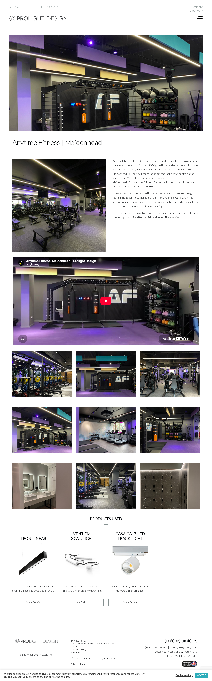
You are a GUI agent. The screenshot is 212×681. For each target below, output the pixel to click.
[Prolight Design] (38, 18)
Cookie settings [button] (184, 675)
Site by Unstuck (79, 664)
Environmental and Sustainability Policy (92, 643)
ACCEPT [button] (201, 675)
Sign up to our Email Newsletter (35, 654)
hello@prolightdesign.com (22, 7)
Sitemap (75, 652)
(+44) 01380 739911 (47, 7)
